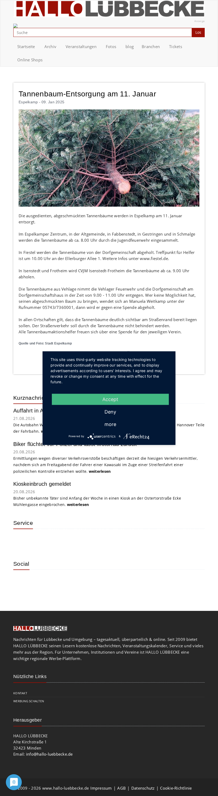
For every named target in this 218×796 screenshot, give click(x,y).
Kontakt (20, 693)
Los (198, 32)
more (110, 424)
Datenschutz (143, 788)
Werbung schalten (28, 701)
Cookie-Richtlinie (176, 788)
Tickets (175, 46)
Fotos (111, 46)
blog (129, 46)
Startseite (26, 46)
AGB (121, 788)
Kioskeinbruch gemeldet (42, 484)
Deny (110, 411)
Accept (110, 399)
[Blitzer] (39, 541)
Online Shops (30, 59)
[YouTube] (39, 582)
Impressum (101, 788)
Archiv (50, 46)
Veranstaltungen (81, 46)
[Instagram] (21, 582)
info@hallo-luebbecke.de (49, 754)
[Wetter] (21, 541)
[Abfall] (56, 541)
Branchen (151, 46)
